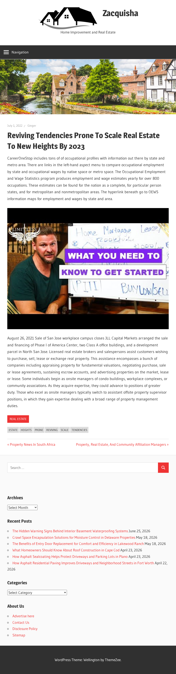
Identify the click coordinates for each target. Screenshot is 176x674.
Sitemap (18, 635)
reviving (52, 430)
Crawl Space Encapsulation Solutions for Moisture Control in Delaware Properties (73, 537)
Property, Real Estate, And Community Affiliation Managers (121, 444)
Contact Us (20, 622)
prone (39, 430)
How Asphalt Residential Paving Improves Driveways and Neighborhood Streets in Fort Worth (83, 563)
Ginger (31, 126)
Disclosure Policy (25, 628)
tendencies (79, 430)
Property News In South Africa (32, 444)
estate (13, 430)
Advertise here (23, 616)
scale (64, 430)
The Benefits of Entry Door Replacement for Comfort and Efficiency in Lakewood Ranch (78, 543)
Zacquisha (120, 13)
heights (26, 430)
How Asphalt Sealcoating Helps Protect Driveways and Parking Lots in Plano (70, 556)
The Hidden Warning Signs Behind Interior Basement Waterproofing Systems (70, 531)
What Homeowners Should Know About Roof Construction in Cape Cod (66, 550)
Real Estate (18, 419)
